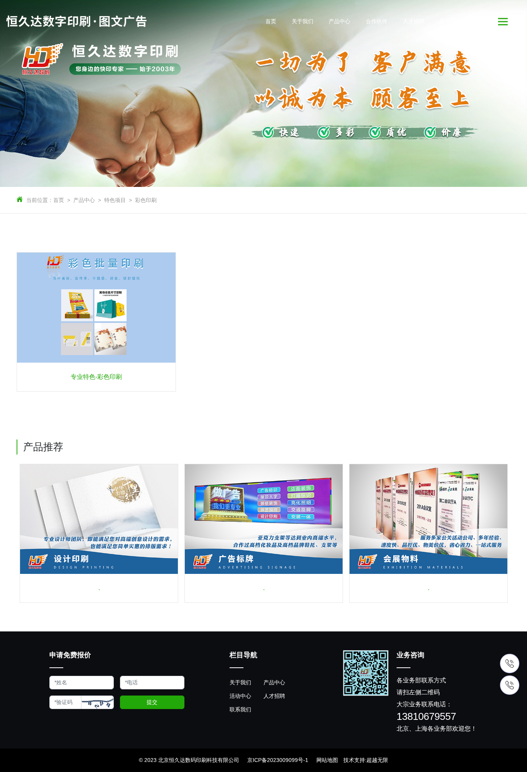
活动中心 (240, 696)
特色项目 (115, 200)
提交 (152, 702)
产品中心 (84, 200)
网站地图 (327, 760)
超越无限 (377, 760)
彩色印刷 (146, 200)
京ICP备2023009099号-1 (277, 760)
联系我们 (240, 709)
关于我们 (240, 682)
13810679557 (426, 717)
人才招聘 (274, 696)
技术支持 (354, 760)
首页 (58, 200)
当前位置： (39, 200)
